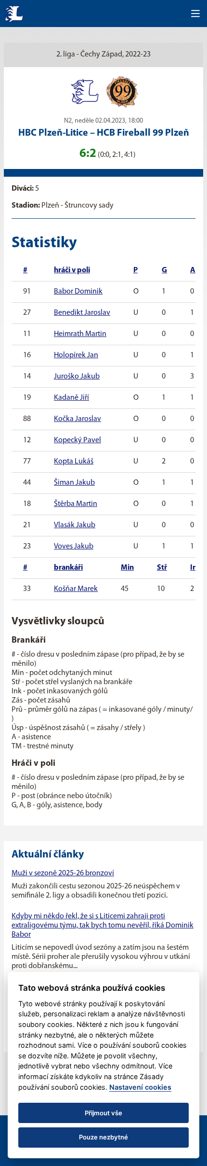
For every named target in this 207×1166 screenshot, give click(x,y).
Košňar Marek (76, 589)
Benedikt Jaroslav (82, 313)
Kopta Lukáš (73, 461)
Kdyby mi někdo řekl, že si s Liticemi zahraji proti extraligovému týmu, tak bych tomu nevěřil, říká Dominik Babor (103, 926)
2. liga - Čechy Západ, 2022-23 (103, 54)
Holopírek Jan (76, 355)
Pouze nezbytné (103, 1137)
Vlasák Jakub (74, 525)
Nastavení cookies (140, 1087)
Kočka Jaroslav (77, 419)
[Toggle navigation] (195, 13)
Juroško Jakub (77, 376)
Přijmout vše (103, 1113)
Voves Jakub (73, 546)
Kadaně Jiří (71, 398)
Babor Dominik (78, 291)
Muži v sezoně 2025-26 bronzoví (63, 873)
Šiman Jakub (74, 483)
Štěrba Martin (75, 504)
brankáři (68, 568)
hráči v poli (72, 270)
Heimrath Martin (80, 334)
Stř (162, 568)
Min (127, 568)
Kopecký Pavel (77, 440)
